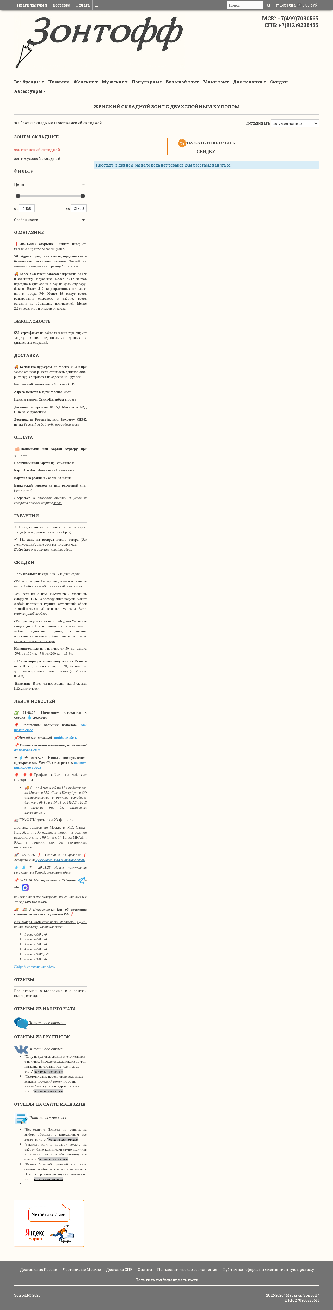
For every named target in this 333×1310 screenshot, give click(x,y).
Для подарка (248, 81)
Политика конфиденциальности (166, 1279)
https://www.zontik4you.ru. (46, 249)
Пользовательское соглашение (186, 1269)
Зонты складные (36, 122)
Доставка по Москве (81, 1269)
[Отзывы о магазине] (21, 1022)
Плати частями (32, 5)
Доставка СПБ (119, 1269)
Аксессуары (28, 91)
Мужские (113, 81)
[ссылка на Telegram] (81, 880)
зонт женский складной (37, 149)
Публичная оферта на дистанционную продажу (268, 1269)
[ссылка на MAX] (25, 887)
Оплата (83, 5)
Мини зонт (216, 81)
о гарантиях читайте (47, 549)
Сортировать (258, 123)
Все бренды (28, 81)
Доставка (61, 5)
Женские (84, 81)
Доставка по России (38, 1269)
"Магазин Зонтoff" (301, 1295)
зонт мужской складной (37, 158)
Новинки (58, 81)
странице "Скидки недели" (61, 574)
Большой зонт (182, 81)
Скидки (279, 81)
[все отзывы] (49, 1223)
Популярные (147, 81)
